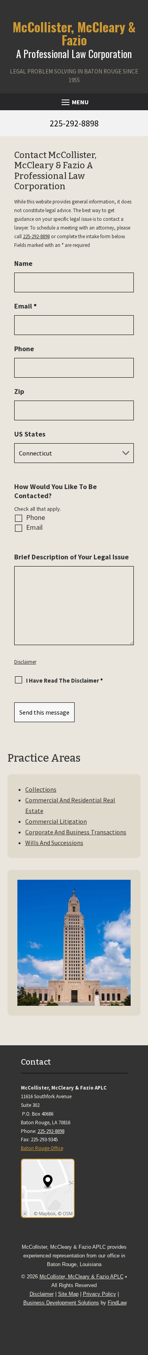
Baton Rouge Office (42, 1148)
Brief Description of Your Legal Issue (71, 556)
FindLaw (117, 1303)
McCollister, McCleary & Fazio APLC (81, 1277)
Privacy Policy (99, 1294)
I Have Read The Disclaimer (64, 680)
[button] (74, 102)
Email (25, 306)
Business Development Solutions (61, 1303)
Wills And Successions (54, 843)
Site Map (68, 1294)
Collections (40, 789)
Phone (24, 348)
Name (23, 263)
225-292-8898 (74, 123)
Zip (19, 391)
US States (29, 433)
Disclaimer (25, 662)
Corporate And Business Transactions (75, 832)
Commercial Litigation (56, 821)
